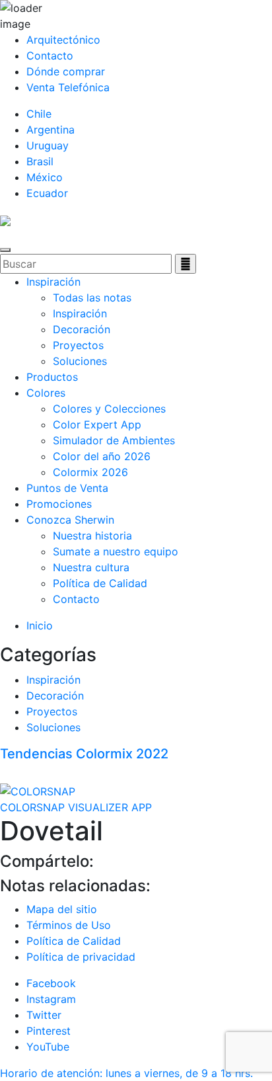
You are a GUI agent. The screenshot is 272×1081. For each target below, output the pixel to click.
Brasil (39, 161)
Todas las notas (92, 297)
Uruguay (47, 145)
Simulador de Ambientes (114, 440)
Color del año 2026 (102, 456)
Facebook (51, 983)
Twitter (43, 1014)
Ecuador (47, 193)
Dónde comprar (65, 71)
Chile (38, 113)
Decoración (81, 329)
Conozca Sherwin (70, 519)
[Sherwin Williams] (5, 219)
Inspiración (53, 281)
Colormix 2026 (90, 472)
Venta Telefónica (68, 87)
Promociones (59, 503)
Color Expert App (97, 424)
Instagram (51, 999)
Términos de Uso (68, 925)
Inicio (39, 625)
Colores (45, 392)
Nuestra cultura (91, 567)
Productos (52, 376)
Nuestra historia (92, 535)
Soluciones (80, 361)
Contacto (49, 55)
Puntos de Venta (67, 488)
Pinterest (48, 1030)
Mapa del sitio (61, 909)
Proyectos (78, 345)
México (44, 177)
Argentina (50, 129)
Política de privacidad (80, 956)
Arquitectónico (63, 39)
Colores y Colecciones (109, 408)
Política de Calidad (100, 583)
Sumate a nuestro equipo (115, 551)
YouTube (47, 1046)
